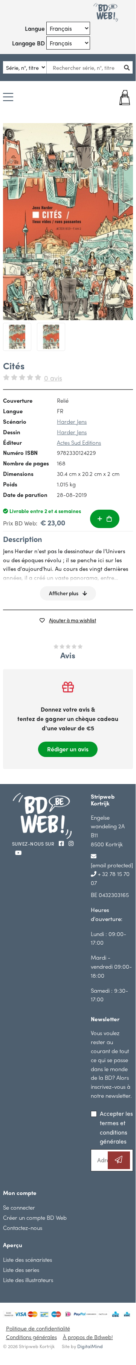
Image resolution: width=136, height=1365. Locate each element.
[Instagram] (71, 843)
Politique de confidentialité (38, 1328)
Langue (35, 28)
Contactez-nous (22, 1227)
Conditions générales (31, 1337)
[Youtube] (18, 852)
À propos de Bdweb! (88, 1337)
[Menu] (8, 97)
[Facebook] (62, 843)
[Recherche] (129, 67)
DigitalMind (90, 1346)
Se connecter (19, 1207)
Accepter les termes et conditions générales (116, 1127)
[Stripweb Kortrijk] (106, 12)
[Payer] (122, 97)
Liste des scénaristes (27, 1259)
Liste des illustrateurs (28, 1280)
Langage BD (28, 43)
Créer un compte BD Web (35, 1217)
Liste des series (21, 1269)
